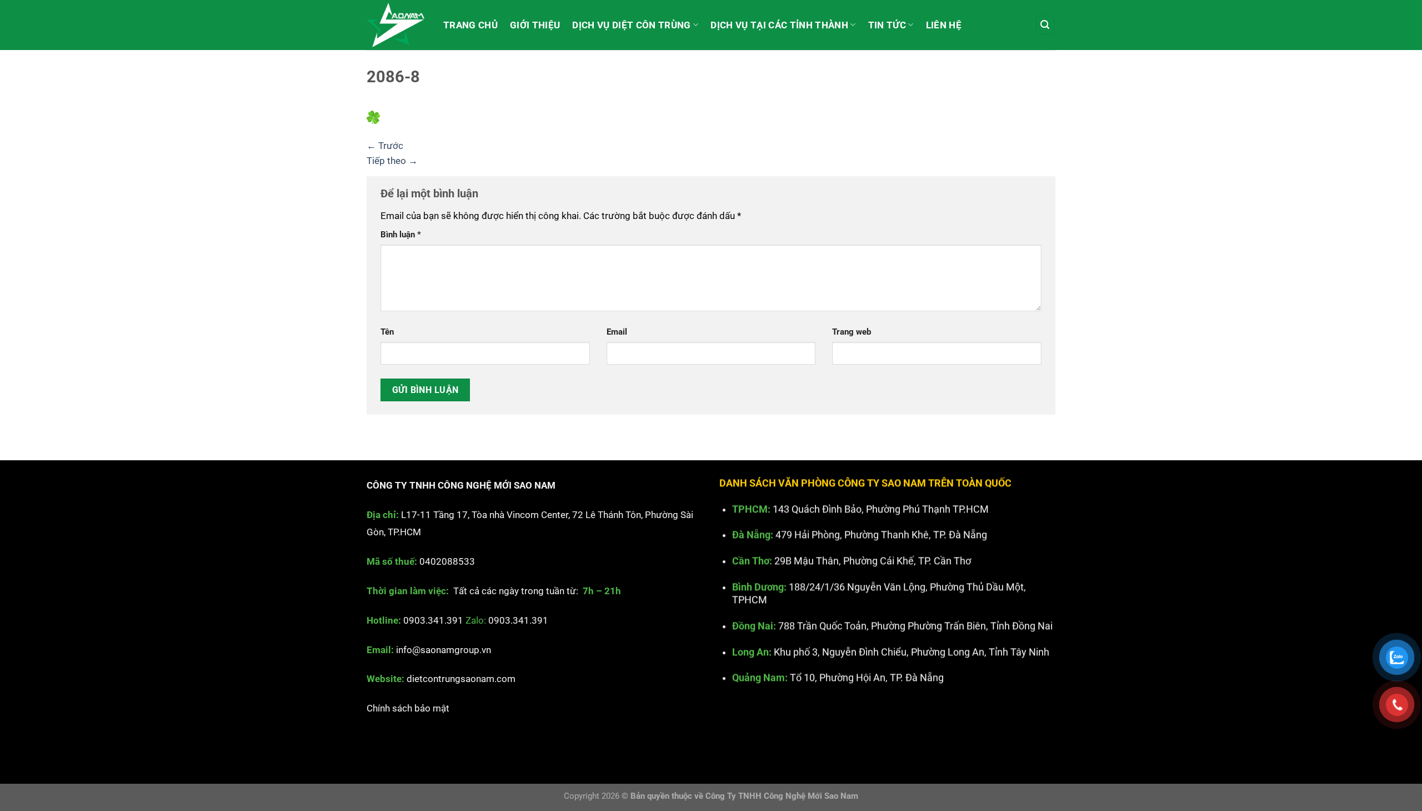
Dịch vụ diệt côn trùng (631, 25)
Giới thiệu (535, 25)
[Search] (1045, 25)
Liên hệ (944, 25)
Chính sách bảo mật (408, 708)
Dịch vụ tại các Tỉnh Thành (779, 25)
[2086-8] (373, 116)
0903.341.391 (433, 620)
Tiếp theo (392, 160)
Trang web (851, 332)
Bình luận (400, 235)
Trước (385, 145)
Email (617, 332)
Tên (387, 332)
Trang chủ (470, 25)
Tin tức (887, 25)
